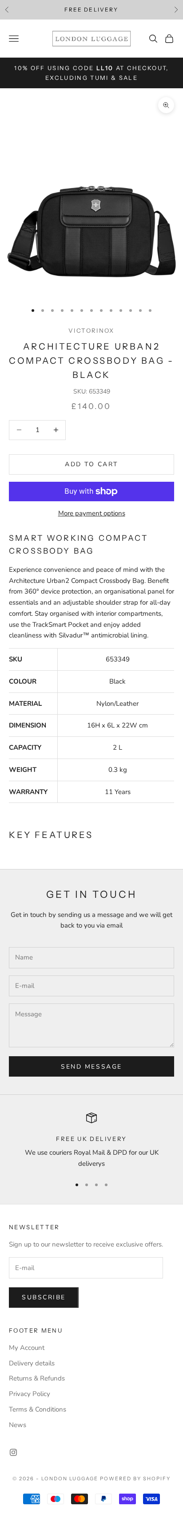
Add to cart (91, 464)
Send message (91, 1066)
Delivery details (32, 1363)
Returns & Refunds (37, 1378)
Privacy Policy (29, 1393)
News (17, 1424)
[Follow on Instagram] (13, 1452)
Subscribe (44, 1297)
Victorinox (91, 330)
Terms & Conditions (37, 1409)
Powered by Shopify (135, 1478)
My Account (26, 1347)
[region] (91, 1141)
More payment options (91, 513)
